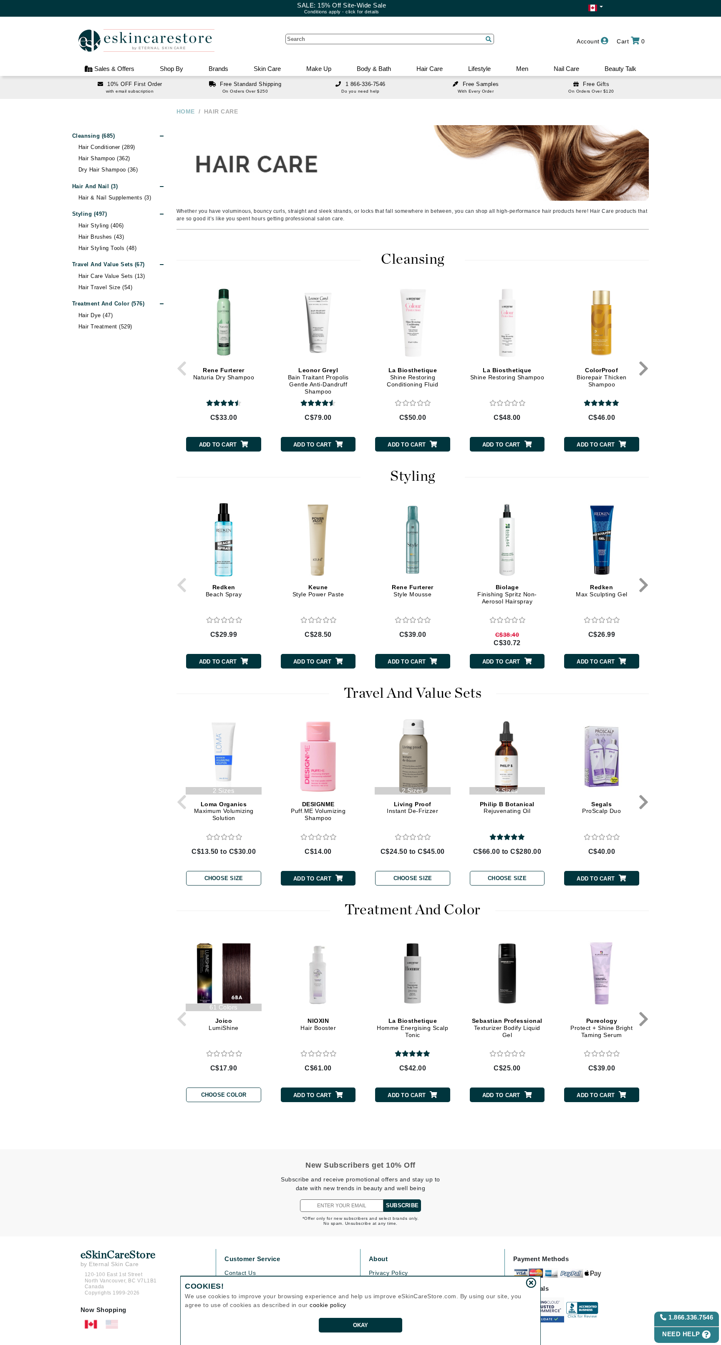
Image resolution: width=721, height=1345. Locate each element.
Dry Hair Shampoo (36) (108, 170)
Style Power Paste (318, 591)
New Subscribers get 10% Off (360, 1165)
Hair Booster (318, 1024)
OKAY (360, 1325)
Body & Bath (374, 68)
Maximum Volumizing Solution (224, 811)
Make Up (318, 68)
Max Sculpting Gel (602, 591)
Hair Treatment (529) (105, 326)
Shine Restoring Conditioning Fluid (412, 377)
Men (522, 68)
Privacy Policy (388, 1272)
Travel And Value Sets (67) (108, 264)
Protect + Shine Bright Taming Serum (601, 1027)
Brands (218, 68)
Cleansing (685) (93, 136)
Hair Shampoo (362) (104, 158)
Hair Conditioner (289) (106, 147)
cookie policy (328, 1305)
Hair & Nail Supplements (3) (114, 197)
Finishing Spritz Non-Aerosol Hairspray (507, 594)
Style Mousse (413, 591)
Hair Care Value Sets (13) (111, 276)
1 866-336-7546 (365, 84)
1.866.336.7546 (690, 1317)
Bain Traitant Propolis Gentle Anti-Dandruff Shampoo (318, 380)
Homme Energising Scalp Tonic (412, 1027)
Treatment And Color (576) (108, 303)
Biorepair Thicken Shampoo (602, 377)
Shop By (171, 68)
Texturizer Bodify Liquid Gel (507, 1027)
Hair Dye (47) (95, 315)
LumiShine (224, 1024)
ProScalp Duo (601, 808)
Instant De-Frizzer (412, 808)
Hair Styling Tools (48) (107, 248)
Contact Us (240, 1272)
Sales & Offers (113, 68)
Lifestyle (479, 68)
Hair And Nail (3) (95, 186)
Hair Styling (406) (101, 225)
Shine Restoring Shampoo (507, 374)
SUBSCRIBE (402, 1205)
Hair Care (429, 68)
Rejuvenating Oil (507, 808)
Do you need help (360, 91)
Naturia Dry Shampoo (224, 374)
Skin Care (267, 68)
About (378, 1258)
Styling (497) (89, 214)
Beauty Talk (620, 68)
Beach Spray (224, 591)
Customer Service (252, 1258)
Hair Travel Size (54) (105, 287)
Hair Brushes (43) (101, 237)
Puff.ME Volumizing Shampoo (318, 811)
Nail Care (566, 68)
